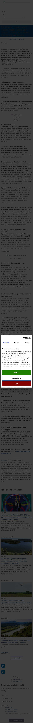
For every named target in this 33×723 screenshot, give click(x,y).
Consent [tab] (6, 342)
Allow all (16, 372)
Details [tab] (16, 342)
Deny (16, 383)
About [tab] (27, 342)
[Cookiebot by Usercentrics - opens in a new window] (23, 338)
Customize (15, 378)
